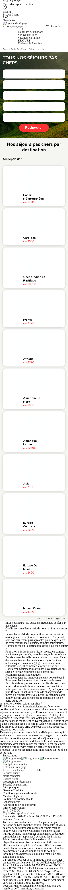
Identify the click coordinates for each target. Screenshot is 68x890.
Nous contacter (11, 775)
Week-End (52, 26)
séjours (19, 26)
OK (39, 770)
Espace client (10, 778)
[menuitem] (7, 35)
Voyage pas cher (27, 34)
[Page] (12, 758)
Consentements (11, 801)
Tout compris (7, 26)
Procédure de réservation (17, 781)
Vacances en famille (29, 37)
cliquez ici (38, 888)
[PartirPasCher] (15, 23)
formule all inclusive (34, 706)
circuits (21, 729)
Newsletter (9, 20)
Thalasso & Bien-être (30, 43)
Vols (60, 26)
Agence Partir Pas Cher (14, 49)
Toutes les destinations (30, 31)
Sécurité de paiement (14, 784)
